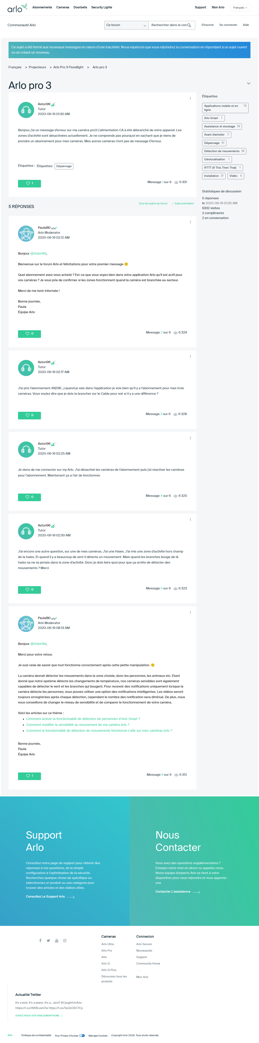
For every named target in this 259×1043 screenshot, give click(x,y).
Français (15, 67)
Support (200, 7)
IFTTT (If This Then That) (220, 167)
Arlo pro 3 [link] (100, 67)
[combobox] (171, 25)
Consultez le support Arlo (45, 896)
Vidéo (233, 176)
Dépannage (64, 166)
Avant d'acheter (214, 134)
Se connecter (228, 25)
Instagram (64, 940)
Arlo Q (105, 963)
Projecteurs (37, 67)
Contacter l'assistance (172, 891)
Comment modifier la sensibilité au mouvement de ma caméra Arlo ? (78, 725)
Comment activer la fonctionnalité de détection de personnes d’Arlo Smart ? (83, 719)
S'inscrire (208, 25)
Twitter (48, 940)
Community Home (148, 963)
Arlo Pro (106, 950)
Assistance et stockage (219, 126)
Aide (246, 25)
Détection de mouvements (221, 151)
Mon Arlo (218, 7)
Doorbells (80, 7)
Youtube (56, 940)
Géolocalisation (214, 159)
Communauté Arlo (22, 25)
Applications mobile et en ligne (221, 108)
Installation (211, 176)
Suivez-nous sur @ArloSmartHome (37, 1016)
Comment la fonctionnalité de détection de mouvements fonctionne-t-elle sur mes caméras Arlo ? (99, 731)
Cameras (62, 7)
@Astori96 (38, 253)
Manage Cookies (98, 1036)
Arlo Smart (211, 118)
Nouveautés (144, 950)
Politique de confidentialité (36, 1035)
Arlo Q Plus (108, 970)
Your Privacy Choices (66, 1036)
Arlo (104, 957)
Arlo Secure (144, 944)
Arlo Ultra (107, 944)
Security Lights (101, 7)
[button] (191, 98)
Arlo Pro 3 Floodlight (68, 67)
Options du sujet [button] (248, 84)
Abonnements (42, 7)
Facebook (40, 940)
